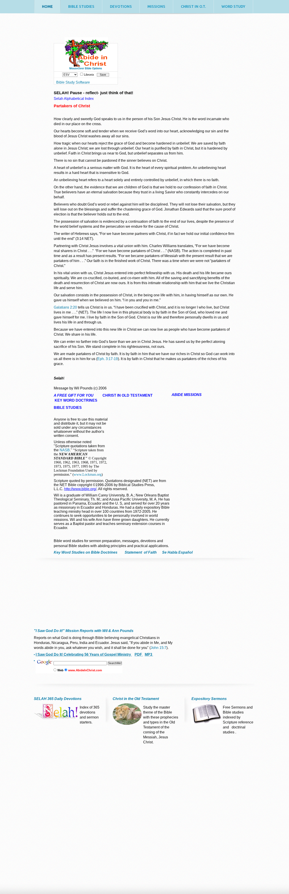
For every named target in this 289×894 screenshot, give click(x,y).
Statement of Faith (141, 552)
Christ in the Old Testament (136, 699)
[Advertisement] (69, 599)
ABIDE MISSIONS (187, 395)
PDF (139, 654)
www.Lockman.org (88, 474)
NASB (65, 450)
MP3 (149, 654)
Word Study (233, 7)
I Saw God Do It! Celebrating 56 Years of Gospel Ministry (84, 654)
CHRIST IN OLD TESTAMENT (128, 395)
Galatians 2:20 (65, 307)
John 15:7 (158, 648)
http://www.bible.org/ (80, 489)
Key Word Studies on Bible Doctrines (87, 552)
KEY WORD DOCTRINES (76, 400)
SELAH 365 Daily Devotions (58, 699)
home (47, 7)
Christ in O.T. (193, 7)
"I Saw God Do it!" (49, 631)
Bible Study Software (73, 82)
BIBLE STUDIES (68, 408)
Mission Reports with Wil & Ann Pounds (99, 631)
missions (156, 7)
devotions (121, 7)
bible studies (81, 7)
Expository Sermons (209, 699)
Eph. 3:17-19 (107, 359)
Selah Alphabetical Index (74, 99)
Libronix (89, 74)
